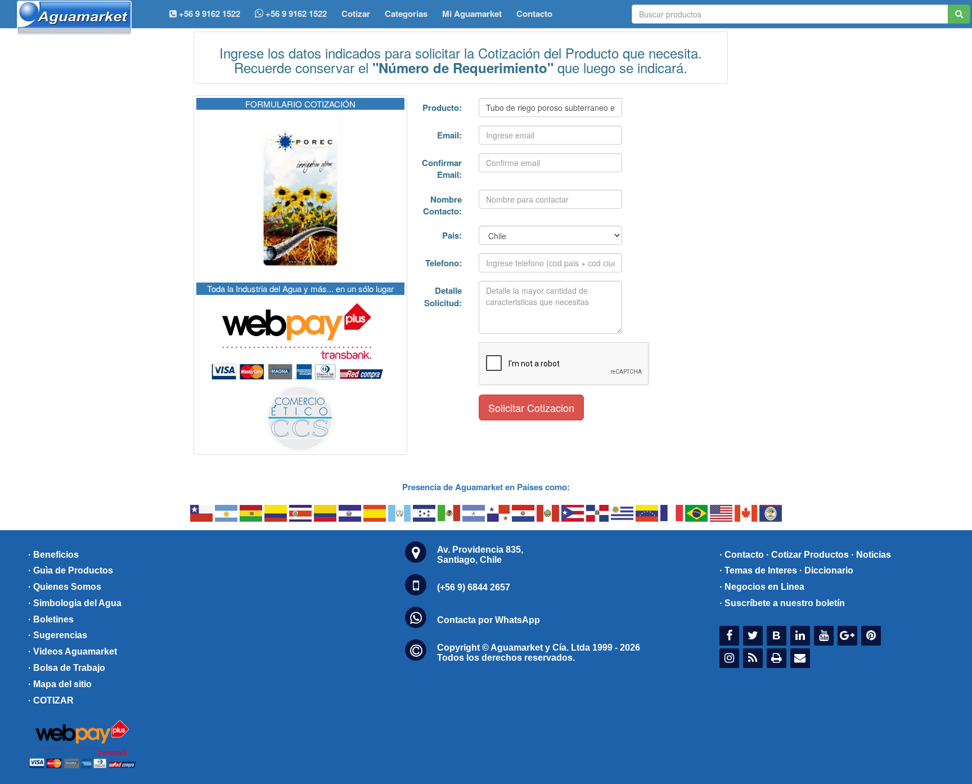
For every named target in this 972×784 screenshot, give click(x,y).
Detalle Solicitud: (443, 296)
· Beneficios (53, 554)
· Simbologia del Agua (75, 603)
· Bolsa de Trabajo (66, 668)
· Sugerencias (57, 635)
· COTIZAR (51, 700)
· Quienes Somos (64, 587)
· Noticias (871, 554)
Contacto (534, 13)
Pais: (452, 235)
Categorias (406, 13)
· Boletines (51, 619)
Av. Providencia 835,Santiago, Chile (480, 555)
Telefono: (443, 263)
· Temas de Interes (758, 570)
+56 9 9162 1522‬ (208, 13)
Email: (449, 135)
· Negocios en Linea (761, 587)
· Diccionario (826, 570)
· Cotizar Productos (807, 554)
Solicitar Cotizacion (531, 407)
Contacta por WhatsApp (488, 620)
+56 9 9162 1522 (295, 13)
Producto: (442, 107)
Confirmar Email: (442, 168)
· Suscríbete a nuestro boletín (782, 603)
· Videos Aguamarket (72, 651)
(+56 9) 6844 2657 (473, 587)
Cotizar (355, 13)
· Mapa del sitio (60, 684)
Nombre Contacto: (442, 205)
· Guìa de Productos (70, 570)
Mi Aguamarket (472, 13)
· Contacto (741, 554)
